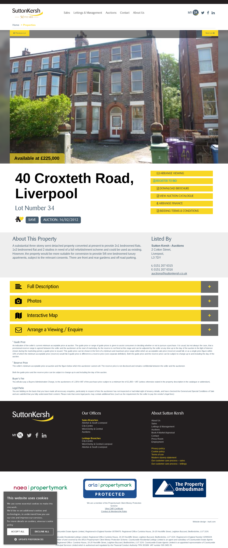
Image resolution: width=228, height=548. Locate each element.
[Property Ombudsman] (179, 486)
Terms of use (157, 454)
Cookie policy (158, 451)
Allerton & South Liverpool (94, 423)
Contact (124, 12)
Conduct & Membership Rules (114, 511)
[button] (30, 539)
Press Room (157, 439)
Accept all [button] (18, 531)
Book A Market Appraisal (163, 432)
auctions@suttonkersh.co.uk (169, 273)
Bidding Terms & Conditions (179, 211)
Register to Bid (166, 181)
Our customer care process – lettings (169, 464)
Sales (67, 12)
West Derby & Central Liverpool (97, 444)
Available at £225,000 (36, 158)
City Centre (87, 426)
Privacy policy (158, 448)
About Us (138, 12)
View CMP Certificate (114, 508)
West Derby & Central (92, 429)
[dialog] (30, 518)
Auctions (111, 12)
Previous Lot (20, 33)
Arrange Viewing (172, 173)
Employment (157, 442)
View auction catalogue (176, 196)
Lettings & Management (88, 12)
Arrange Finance (170, 203)
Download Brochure (174, 188)
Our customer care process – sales (168, 460)
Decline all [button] (42, 531)
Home (15, 24)
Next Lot (209, 33)
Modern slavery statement (163, 457)
